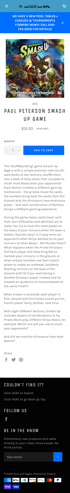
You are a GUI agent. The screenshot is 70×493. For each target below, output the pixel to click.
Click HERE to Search (19, 393)
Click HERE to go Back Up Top (25, 399)
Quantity (9, 141)
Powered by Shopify (44, 473)
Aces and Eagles (23, 473)
